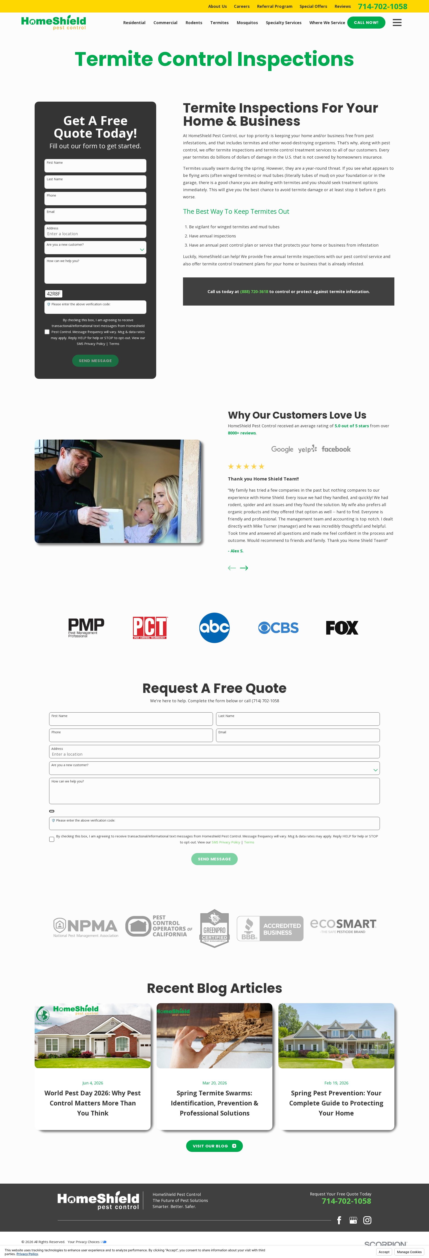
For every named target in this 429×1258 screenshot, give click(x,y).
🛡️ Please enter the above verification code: (78, 304)
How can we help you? (63, 261)
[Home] (53, 22)
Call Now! (366, 22)
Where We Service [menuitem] (327, 22)
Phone (51, 195)
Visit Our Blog (210, 1146)
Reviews (342, 6)
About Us (217, 6)
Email (51, 212)
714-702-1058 (383, 6)
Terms (114, 343)
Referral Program (274, 6)
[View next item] (244, 568)
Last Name (55, 179)
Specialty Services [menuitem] (283, 22)
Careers (242, 6)
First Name (55, 163)
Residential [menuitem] (134, 22)
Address (52, 228)
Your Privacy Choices (84, 1241)
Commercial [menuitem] (165, 22)
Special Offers (313, 6)
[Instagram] (367, 1220)
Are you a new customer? (65, 245)
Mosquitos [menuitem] (247, 22)
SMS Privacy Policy (91, 343)
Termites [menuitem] (219, 22)
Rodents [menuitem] (193, 22)
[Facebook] (339, 1220)
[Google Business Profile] (353, 1220)
